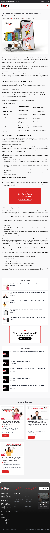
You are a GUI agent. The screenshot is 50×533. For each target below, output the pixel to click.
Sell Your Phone (28, 499)
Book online (16, 501)
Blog (15, 506)
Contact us (44, 488)
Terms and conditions (45, 529)
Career (15, 508)
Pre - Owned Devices (18, 499)
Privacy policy (37, 529)
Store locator (43, 507)
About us (16, 496)
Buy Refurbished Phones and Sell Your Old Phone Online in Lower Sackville (27, 317)
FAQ (15, 504)
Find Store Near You (24, 338)
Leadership (27, 508)
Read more (5, 435)
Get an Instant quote (24, 199)
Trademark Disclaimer (30, 529)
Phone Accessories (29, 496)
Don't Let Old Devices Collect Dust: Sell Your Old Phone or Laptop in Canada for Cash (37, 423)
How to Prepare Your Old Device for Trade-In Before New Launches (25, 283)
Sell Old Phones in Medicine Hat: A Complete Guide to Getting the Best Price (27, 300)
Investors (16, 511)
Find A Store (28, 501)
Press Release (28, 506)
